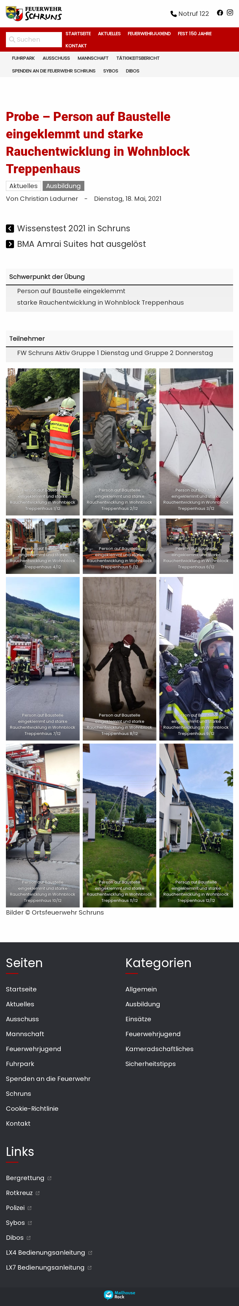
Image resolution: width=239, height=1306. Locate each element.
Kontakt (76, 45)
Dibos (132, 70)
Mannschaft (93, 58)
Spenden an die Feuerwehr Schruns (54, 70)
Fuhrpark (23, 58)
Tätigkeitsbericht (138, 58)
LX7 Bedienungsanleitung (45, 1267)
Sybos (110, 70)
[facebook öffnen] (220, 14)
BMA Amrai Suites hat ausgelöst (81, 244)
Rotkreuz (19, 1192)
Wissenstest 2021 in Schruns (73, 228)
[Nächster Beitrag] (11, 244)
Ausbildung (63, 186)
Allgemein (141, 989)
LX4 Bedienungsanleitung (45, 1252)
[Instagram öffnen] (230, 14)
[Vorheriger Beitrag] (11, 229)
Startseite (78, 33)
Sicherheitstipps (150, 1063)
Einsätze (138, 1019)
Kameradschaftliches (159, 1049)
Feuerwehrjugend (149, 33)
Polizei (15, 1207)
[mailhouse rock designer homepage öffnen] (119, 1298)
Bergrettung (25, 1178)
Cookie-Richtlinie (32, 1108)
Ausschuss (56, 58)
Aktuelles (109, 33)
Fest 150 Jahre (195, 33)
